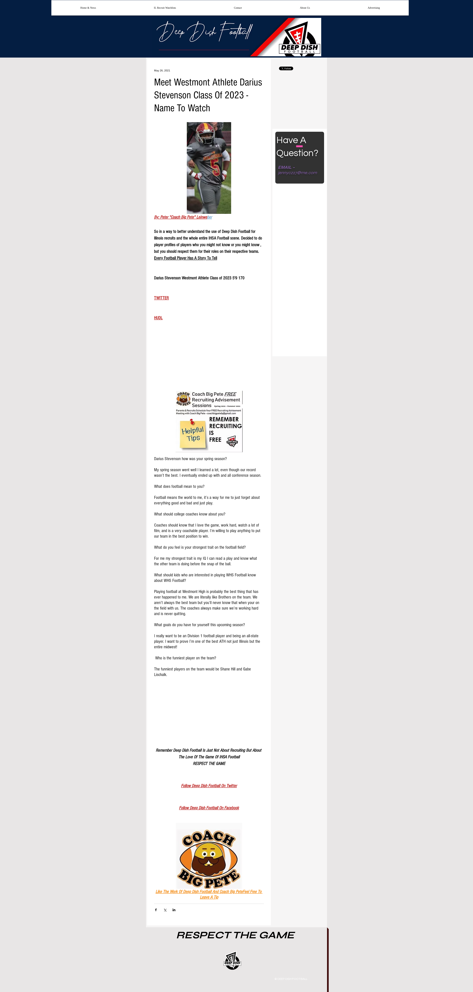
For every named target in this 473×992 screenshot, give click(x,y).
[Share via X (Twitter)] (165, 910)
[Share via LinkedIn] (174, 910)
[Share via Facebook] (156, 910)
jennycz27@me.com (297, 172)
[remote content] (209, 360)
